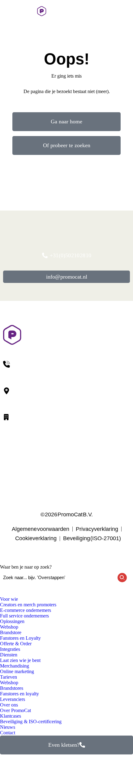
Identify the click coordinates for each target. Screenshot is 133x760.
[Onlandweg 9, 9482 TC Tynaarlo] (66, 395)
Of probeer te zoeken (66, 145)
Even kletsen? (63, 745)
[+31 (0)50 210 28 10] (112, 11)
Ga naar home (66, 121)
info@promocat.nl (66, 277)
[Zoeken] (126, 11)
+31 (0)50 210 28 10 (70, 255)
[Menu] (7, 11)
